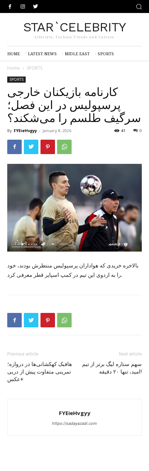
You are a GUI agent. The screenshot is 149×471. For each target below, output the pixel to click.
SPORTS (34, 68)
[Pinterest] (48, 147)
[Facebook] (10, 6)
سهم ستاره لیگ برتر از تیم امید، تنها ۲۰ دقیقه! (112, 368)
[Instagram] (22, 6)
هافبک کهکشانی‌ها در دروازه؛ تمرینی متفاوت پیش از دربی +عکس (39, 372)
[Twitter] (35, 6)
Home (13, 68)
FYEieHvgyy (25, 130)
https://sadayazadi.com (74, 423)
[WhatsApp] (64, 147)
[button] (138, 6)
